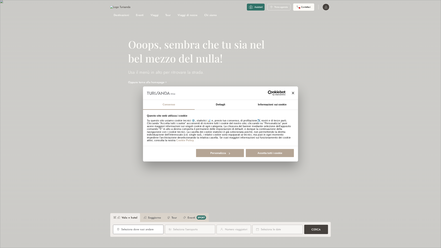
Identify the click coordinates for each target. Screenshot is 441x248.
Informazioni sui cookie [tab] (272, 104)
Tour (168, 15)
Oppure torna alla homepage (146, 82)
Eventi (140, 15)
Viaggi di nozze (187, 15)
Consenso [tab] (169, 104)
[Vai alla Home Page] (120, 7)
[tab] (125, 217)
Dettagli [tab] (220, 104)
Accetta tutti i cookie (270, 153)
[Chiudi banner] (293, 93)
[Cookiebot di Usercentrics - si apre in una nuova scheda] (270, 93)
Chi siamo (210, 15)
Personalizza (218, 153)
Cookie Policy (185, 140)
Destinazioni (121, 15)
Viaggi (155, 15)
